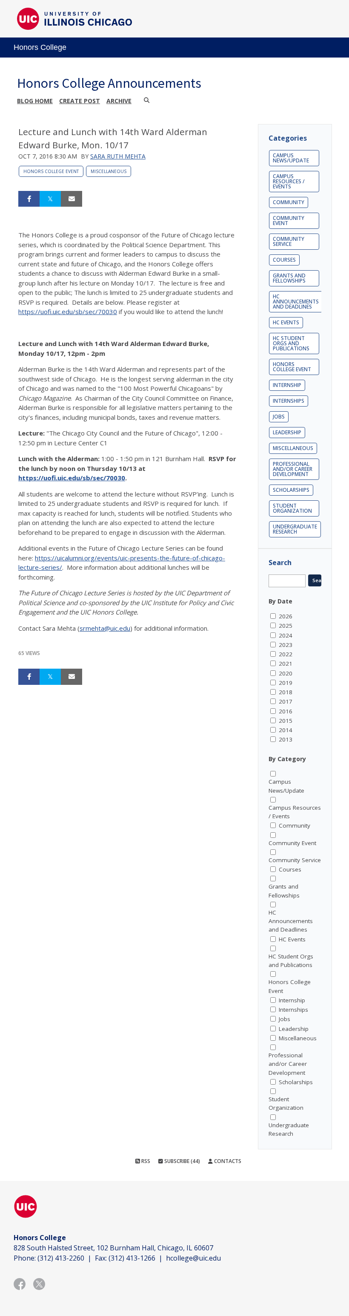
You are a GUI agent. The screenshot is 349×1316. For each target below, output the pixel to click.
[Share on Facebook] (29, 199)
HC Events (286, 322)
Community (288, 202)
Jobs (279, 416)
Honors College (40, 47)
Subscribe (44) (181, 1161)
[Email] (71, 199)
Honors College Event (51, 171)
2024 (285, 635)
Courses (284, 259)
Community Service (288, 241)
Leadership (287, 432)
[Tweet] (50, 199)
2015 (285, 720)
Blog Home (35, 101)
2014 (285, 730)
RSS (145, 1161)
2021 (285, 663)
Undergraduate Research (295, 529)
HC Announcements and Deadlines (296, 301)
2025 (285, 625)
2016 (285, 711)
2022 (285, 654)
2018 (285, 692)
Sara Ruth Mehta (118, 156)
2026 (285, 616)
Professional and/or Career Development (292, 469)
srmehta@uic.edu (105, 628)
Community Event (288, 220)
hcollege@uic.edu (193, 1258)
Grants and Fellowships (289, 278)
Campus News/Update (291, 158)
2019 (285, 683)
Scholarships (291, 490)
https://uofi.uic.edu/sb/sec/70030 (67, 311)
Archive (119, 101)
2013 (285, 739)
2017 (285, 701)
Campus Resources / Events (289, 181)
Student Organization (292, 508)
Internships (288, 400)
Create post (79, 101)
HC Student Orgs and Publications (291, 343)
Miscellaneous (108, 171)
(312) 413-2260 (60, 1258)
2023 (285, 645)
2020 (285, 673)
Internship (287, 385)
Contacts (227, 1161)
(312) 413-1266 (132, 1258)
